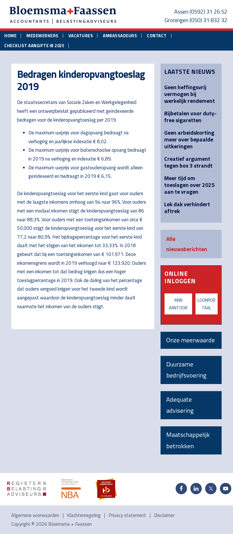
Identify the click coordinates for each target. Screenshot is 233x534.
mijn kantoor (178, 304)
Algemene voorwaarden (35, 515)
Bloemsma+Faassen (63, 15)
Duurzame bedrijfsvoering (186, 369)
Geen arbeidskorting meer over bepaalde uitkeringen (189, 139)
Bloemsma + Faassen (70, 524)
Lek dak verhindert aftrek (187, 207)
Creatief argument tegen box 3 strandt (188, 162)
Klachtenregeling (84, 515)
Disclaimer (164, 515)
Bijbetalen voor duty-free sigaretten (190, 116)
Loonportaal (206, 304)
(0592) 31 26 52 (208, 11)
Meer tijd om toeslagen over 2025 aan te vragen (189, 185)
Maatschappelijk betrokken (188, 440)
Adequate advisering (180, 405)
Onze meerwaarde (190, 340)
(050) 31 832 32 (208, 20)
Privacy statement (127, 515)
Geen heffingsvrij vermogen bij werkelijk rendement (189, 94)
